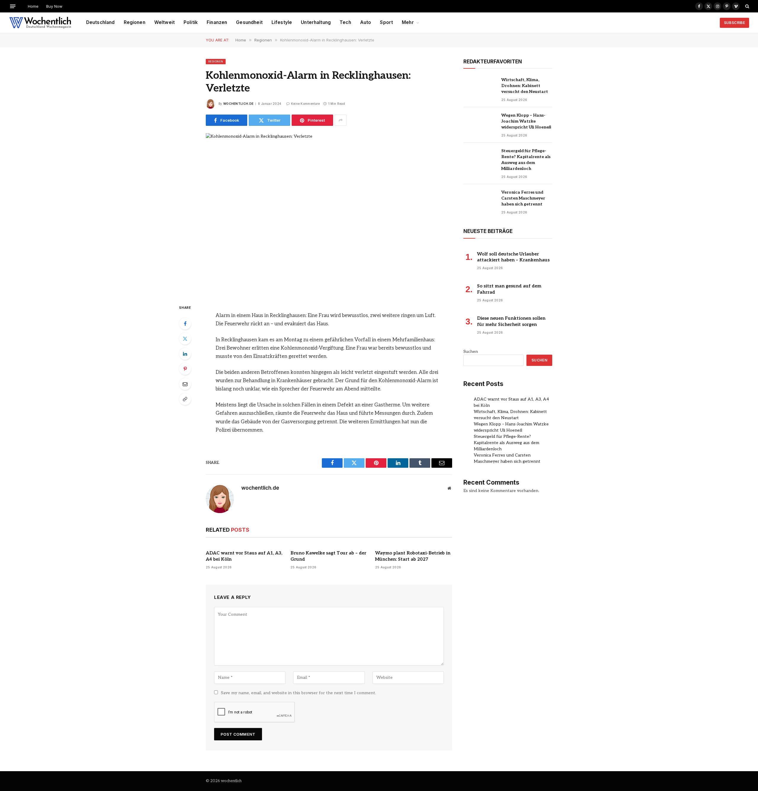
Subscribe (734, 22)
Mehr (408, 22)
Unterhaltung (316, 22)
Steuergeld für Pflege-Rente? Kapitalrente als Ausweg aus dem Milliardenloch (525, 159)
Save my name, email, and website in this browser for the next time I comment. (298, 692)
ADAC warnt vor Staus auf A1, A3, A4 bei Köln (244, 556)
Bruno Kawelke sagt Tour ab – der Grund (328, 556)
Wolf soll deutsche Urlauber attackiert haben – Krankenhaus (513, 257)
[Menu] (12, 6)
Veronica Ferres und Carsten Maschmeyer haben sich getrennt (523, 198)
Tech (345, 22)
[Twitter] (185, 339)
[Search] (746, 6)
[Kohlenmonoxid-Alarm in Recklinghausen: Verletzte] (329, 213)
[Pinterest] (185, 369)
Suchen (470, 351)
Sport (386, 22)
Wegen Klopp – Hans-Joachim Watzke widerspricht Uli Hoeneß (526, 121)
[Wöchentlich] (40, 22)
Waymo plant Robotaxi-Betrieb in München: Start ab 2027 (412, 556)
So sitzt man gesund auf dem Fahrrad (509, 289)
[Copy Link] (185, 399)
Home (33, 6)
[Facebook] (185, 323)
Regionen (134, 22)
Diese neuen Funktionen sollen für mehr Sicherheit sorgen (511, 321)
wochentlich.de (238, 103)
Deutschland (100, 22)
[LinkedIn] (185, 354)
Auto (365, 22)
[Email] (185, 384)
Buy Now (54, 6)
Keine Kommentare (305, 103)
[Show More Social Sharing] (340, 120)
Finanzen (217, 22)
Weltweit (164, 22)
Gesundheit (249, 22)
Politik (191, 22)
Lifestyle (282, 22)
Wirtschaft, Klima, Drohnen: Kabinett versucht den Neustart (524, 85)
